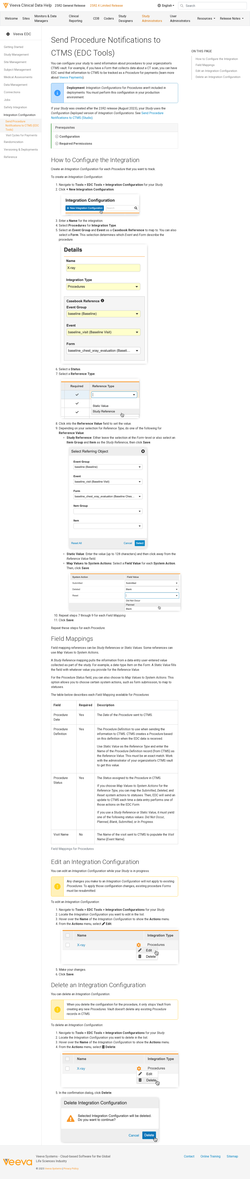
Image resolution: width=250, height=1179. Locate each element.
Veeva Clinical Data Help (30, 5)
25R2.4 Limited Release (106, 5)
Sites (26, 18)
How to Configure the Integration (217, 59)
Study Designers (126, 18)
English (166, 5)
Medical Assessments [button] (18, 77)
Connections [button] (12, 92)
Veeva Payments (71, 77)
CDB (96, 18)
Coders (109, 18)
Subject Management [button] (17, 69)
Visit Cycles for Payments (21, 135)
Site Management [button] (15, 62)
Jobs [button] (7, 100)
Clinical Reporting (75, 18)
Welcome (11, 18)
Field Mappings (205, 65)
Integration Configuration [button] (20, 115)
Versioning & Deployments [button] (21, 149)
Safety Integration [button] (15, 107)
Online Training (211, 1156)
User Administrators (180, 18)
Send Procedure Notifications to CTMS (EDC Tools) (22, 125)
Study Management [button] (16, 54)
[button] (8, 34)
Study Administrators (152, 18)
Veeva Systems (53, 1168)
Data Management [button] (15, 85)
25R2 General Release (70, 5)
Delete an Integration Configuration (218, 77)
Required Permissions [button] (75, 143)
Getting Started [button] (13, 47)
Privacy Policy (71, 1168)
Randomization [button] (13, 142)
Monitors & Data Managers (45, 18)
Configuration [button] (69, 136)
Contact (189, 1156)
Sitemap (232, 1156)
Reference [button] (10, 157)
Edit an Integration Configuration (216, 71)
